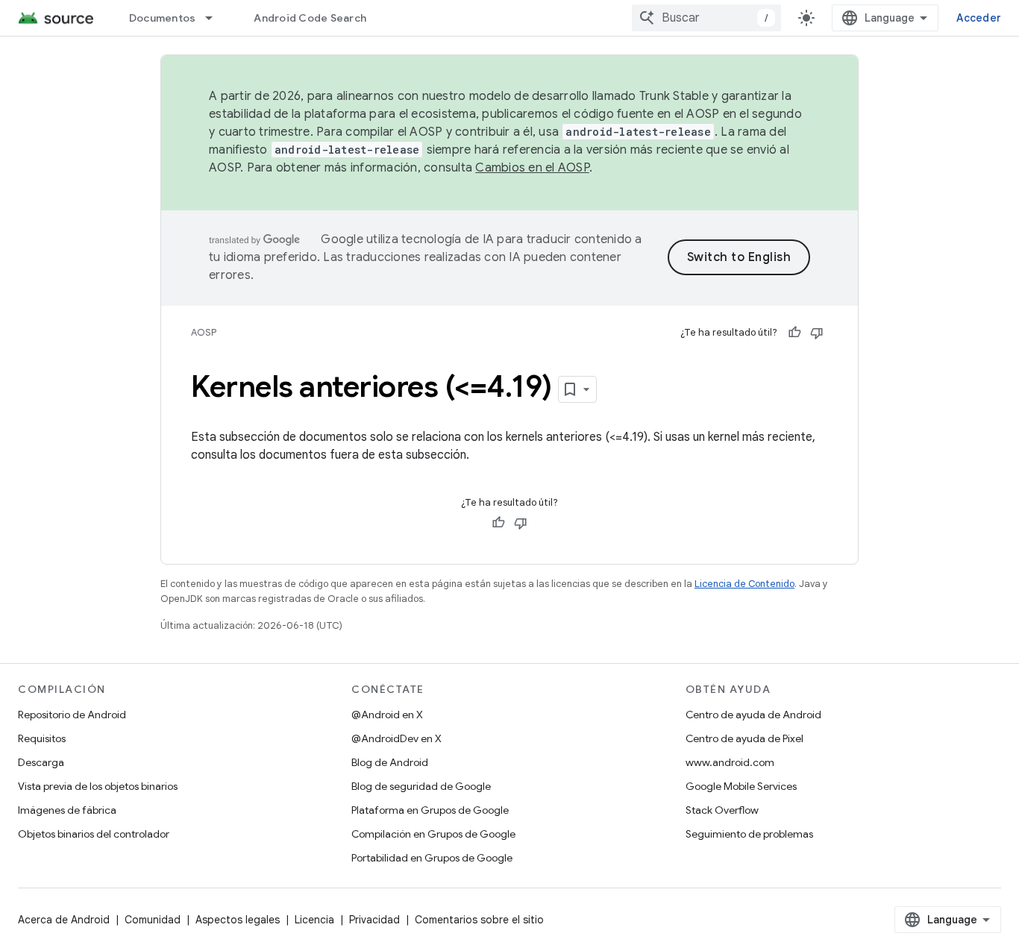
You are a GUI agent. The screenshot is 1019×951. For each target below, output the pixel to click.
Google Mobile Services (741, 786)
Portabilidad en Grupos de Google (431, 857)
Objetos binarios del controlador (93, 834)
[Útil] (794, 332)
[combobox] (706, 17)
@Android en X (387, 714)
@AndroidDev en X (396, 738)
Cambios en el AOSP (532, 167)
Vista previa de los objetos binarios (98, 786)
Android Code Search (310, 18)
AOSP (203, 332)
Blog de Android (389, 762)
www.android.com (730, 762)
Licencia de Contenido (744, 583)
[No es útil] (817, 332)
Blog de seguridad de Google (421, 786)
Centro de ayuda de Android (753, 714)
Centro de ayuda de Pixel (744, 738)
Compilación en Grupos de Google (433, 834)
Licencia (314, 920)
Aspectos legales (237, 920)
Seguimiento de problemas (749, 834)
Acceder (978, 18)
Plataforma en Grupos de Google (430, 810)
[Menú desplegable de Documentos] (215, 18)
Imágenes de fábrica (67, 810)
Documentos (162, 18)
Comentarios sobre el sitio (479, 920)
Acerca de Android (64, 920)
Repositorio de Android (72, 714)
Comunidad (153, 920)
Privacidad (374, 920)
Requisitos (42, 738)
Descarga (41, 762)
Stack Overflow (722, 810)
